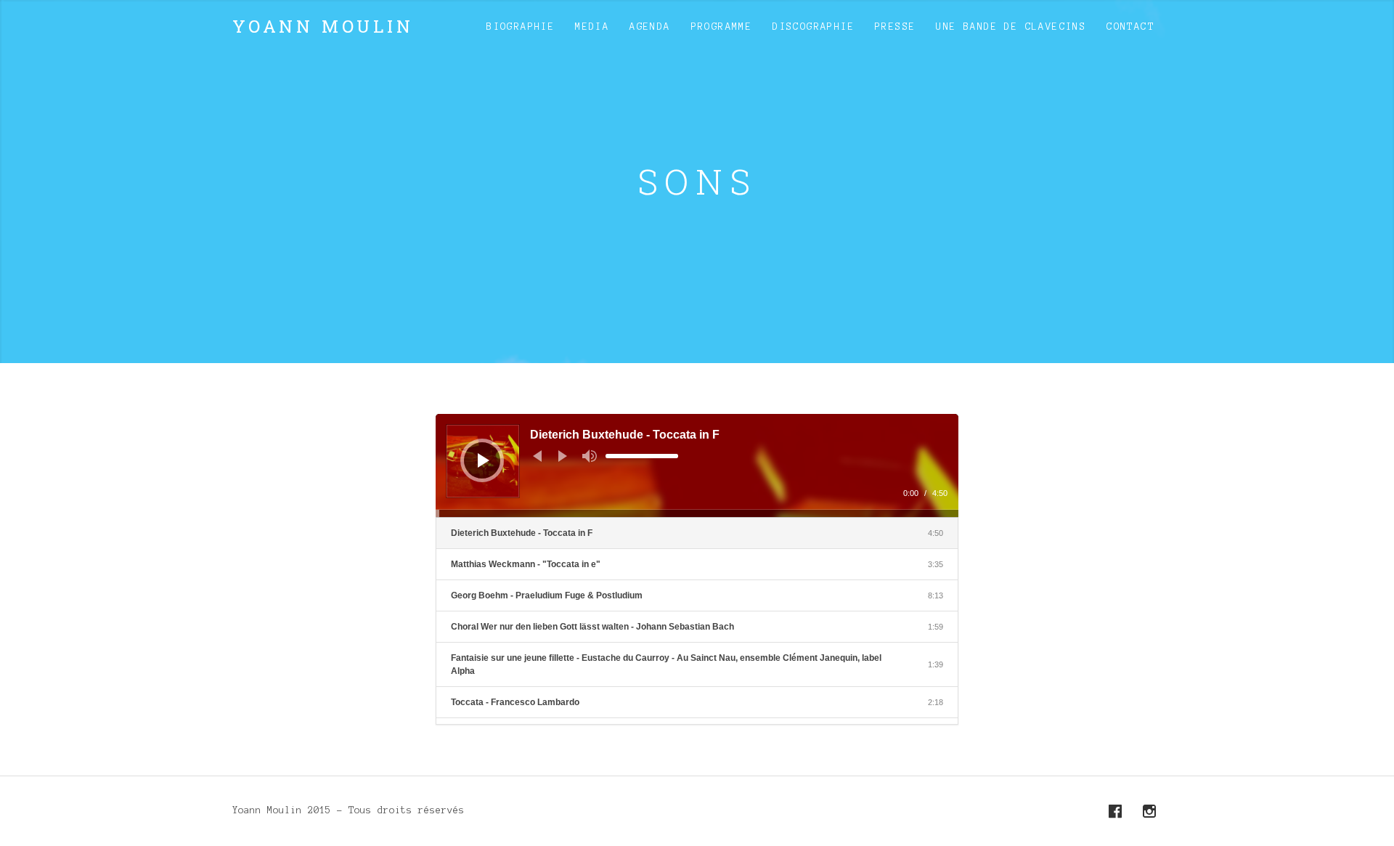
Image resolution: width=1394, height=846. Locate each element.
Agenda (649, 27)
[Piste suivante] (562, 456)
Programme (722, 27)
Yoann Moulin (323, 26)
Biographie (520, 27)
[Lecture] (483, 460)
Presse (895, 27)
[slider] (642, 456)
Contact (1130, 27)
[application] (697, 465)
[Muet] (589, 456)
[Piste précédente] (537, 456)
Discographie (814, 27)
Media (592, 27)
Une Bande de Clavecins (1011, 27)
